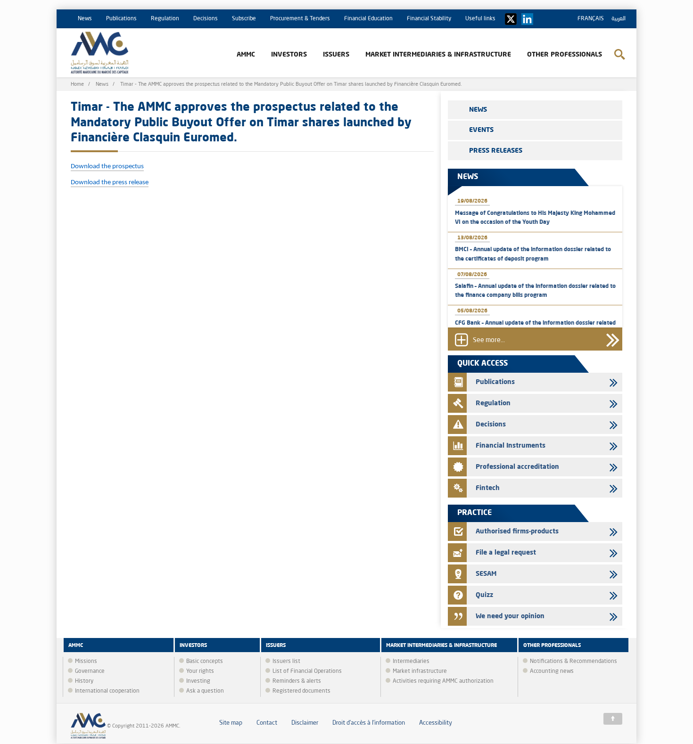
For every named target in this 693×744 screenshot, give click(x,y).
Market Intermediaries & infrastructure (438, 54)
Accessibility (435, 723)
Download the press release (109, 182)
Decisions (205, 19)
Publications (121, 19)
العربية (618, 19)
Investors (289, 54)
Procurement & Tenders (300, 19)
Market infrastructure (420, 671)
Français (591, 19)
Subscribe (244, 19)
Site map (230, 723)
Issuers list (286, 661)
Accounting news (552, 671)
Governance (90, 671)
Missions (86, 661)
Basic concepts (204, 661)
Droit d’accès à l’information (368, 723)
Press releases (495, 150)
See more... (489, 340)
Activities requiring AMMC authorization (443, 681)
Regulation (165, 19)
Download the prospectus (107, 166)
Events (481, 130)
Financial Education (368, 19)
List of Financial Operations (307, 671)
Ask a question (205, 691)
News (85, 19)
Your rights (200, 671)
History (84, 681)
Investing (198, 681)
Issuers (336, 54)
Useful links (480, 19)
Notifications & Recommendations (573, 661)
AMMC (246, 54)
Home (77, 84)
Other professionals (564, 54)
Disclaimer (304, 723)
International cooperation (107, 691)
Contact (266, 723)
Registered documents (301, 691)
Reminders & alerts (296, 681)
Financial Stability (429, 19)
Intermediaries (411, 661)
